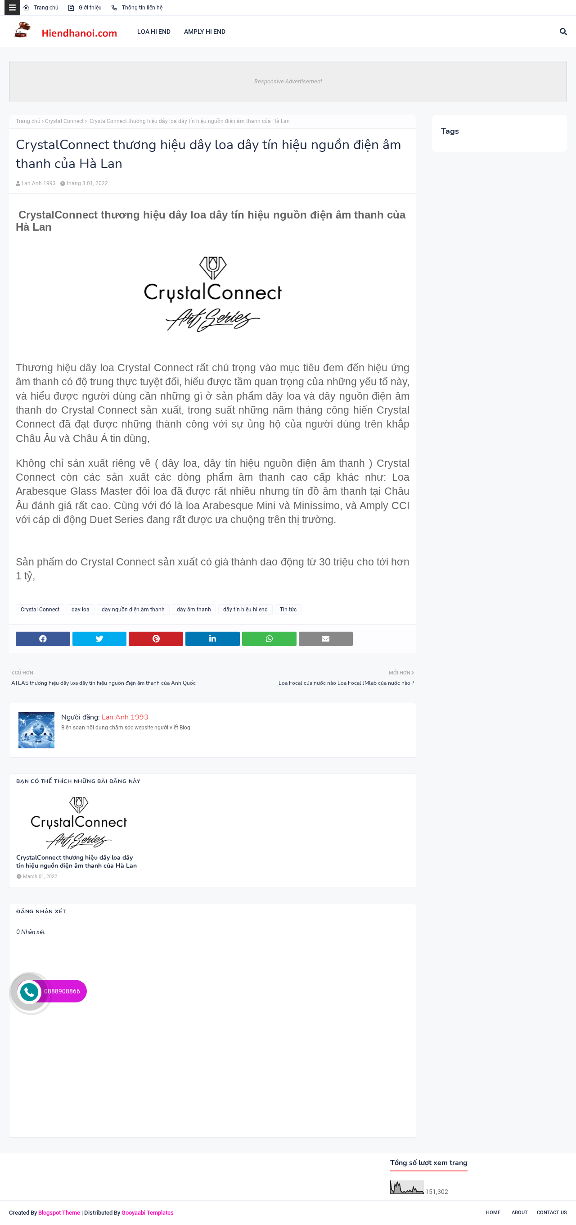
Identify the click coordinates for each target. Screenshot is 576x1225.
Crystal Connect (64, 121)
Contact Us (552, 1213)
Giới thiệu (89, 8)
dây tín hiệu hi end (245, 609)
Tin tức (288, 609)
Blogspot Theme (59, 1212)
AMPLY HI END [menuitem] (204, 31)
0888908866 (62, 991)
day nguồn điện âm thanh (133, 609)
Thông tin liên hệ (141, 8)
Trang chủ (45, 8)
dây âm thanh (194, 609)
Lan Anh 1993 (39, 183)
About (520, 1213)
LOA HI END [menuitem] (154, 31)
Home (493, 1213)
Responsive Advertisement (288, 81)
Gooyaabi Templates (148, 1212)
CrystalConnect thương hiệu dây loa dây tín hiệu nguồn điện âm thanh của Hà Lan (76, 862)
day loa (81, 609)
